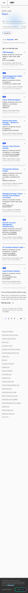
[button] (4, 73)
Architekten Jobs (6, 378)
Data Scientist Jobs (7, 388)
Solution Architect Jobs (8, 381)
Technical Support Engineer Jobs (10, 352)
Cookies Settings (7, 589)
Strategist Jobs (5, 367)
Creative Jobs (5, 356)
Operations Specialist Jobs (9, 338)
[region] (14, 585)
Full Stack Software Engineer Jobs (10, 385)
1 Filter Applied (11, 48)
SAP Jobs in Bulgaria (7, 370)
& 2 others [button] (16, 154)
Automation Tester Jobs (8, 413)
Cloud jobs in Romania (8, 363)
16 (21, 318)
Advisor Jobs (5, 342)
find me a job (5, 303)
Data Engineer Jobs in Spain (9, 392)
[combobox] (2, 27)
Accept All (21, 589)
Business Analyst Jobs (7, 410)
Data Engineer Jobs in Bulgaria (10, 399)
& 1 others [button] (10, 60)
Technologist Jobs (6, 374)
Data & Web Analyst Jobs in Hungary (11, 403)
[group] (14, 59)
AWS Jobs (4, 360)
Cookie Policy (10, 585)
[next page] (24, 318)
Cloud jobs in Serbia (7, 345)
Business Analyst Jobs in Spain (10, 395)
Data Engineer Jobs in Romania (10, 335)
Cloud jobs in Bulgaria (7, 331)
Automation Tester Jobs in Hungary (11, 349)
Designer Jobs (5, 406)
